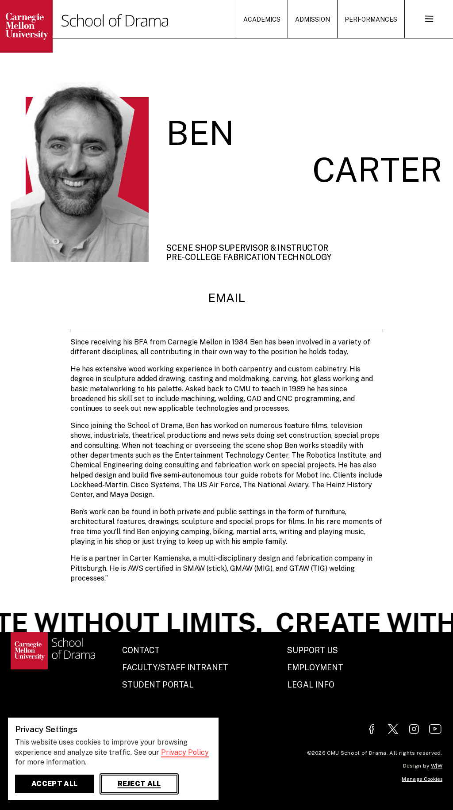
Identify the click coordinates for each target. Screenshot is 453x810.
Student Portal (158, 684)
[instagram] (414, 729)
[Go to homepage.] (42, 26)
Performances (371, 19)
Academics (261, 19)
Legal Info (310, 684)
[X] (393, 729)
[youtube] (435, 729)
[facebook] (372, 729)
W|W (436, 766)
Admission (312, 19)
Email (226, 297)
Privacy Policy (185, 752)
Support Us (312, 650)
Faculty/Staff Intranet (175, 667)
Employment (315, 667)
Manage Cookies (422, 779)
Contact (141, 650)
